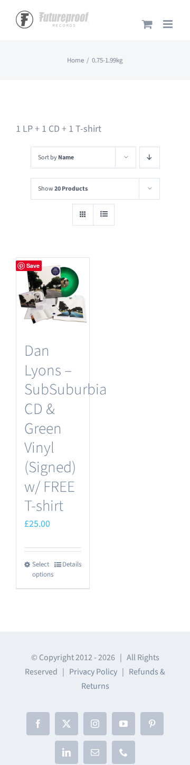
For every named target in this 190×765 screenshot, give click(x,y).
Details (71, 564)
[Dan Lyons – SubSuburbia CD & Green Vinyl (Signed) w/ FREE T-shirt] (52, 294)
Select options (42, 570)
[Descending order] (149, 157)
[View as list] (103, 214)
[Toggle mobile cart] (147, 24)
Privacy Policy (93, 672)
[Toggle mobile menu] (168, 24)
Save (33, 265)
